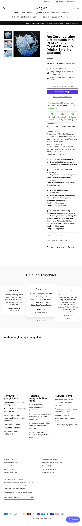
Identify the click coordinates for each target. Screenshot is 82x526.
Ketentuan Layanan (10, 462)
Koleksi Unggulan (34, 13)
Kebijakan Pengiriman (55, 229)
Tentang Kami (8, 459)
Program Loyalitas (48, 472)
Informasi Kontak (9, 469)
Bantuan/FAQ (46, 466)
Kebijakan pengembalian (56, 205)
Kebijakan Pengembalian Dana (52, 462)
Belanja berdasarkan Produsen (56, 17)
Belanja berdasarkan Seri (56, 13)
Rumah (49, 33)
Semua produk (20, 13)
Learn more (70, 63)
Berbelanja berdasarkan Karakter (26, 17)
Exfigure (41, 8)
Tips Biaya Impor (57, 235)
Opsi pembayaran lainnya (62, 97)
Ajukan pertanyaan (58, 240)
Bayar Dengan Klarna (49, 469)
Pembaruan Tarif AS (10, 472)
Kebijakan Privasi (10, 466)
